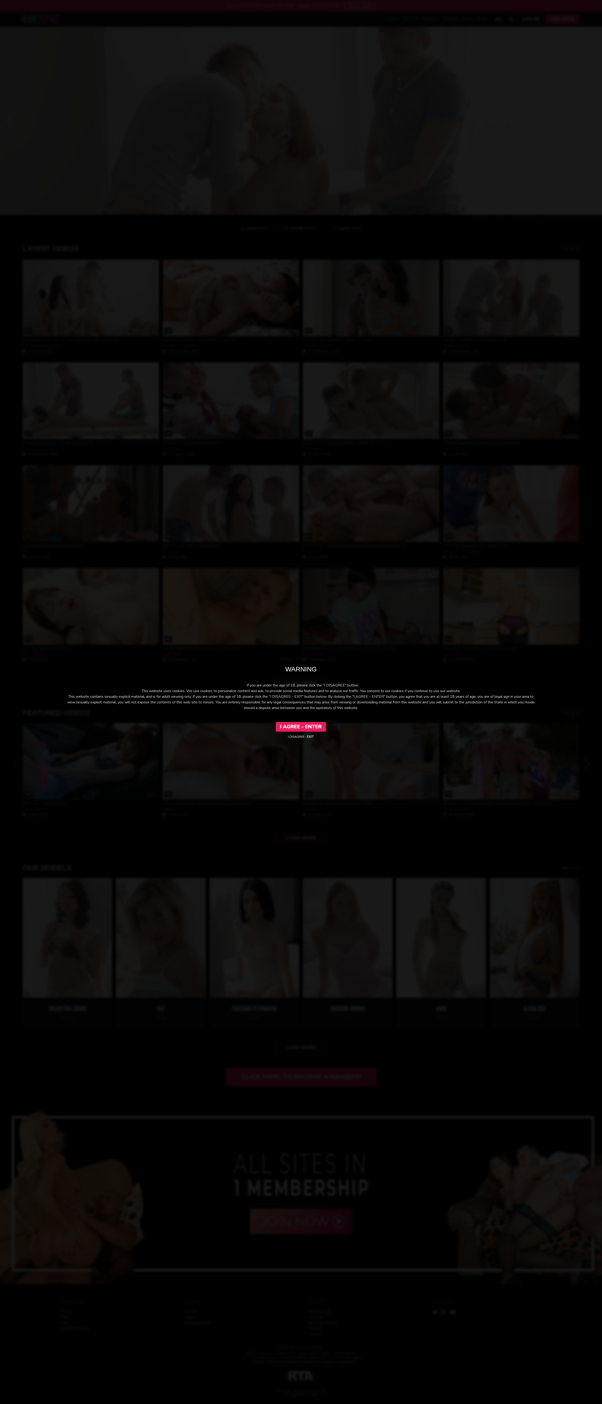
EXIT (310, 737)
